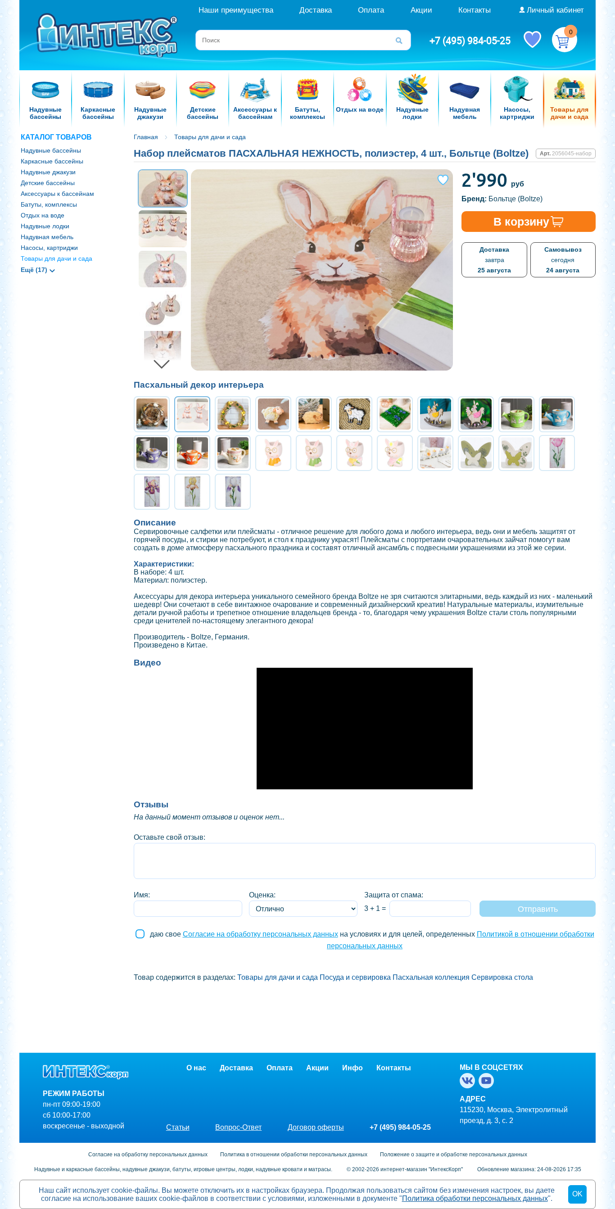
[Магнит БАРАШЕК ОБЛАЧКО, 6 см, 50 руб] (314, 414)
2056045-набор (572, 153)
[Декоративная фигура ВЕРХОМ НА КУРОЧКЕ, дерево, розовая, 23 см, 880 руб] (476, 414)
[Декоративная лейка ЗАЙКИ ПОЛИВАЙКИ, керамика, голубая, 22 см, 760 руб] (557, 414)
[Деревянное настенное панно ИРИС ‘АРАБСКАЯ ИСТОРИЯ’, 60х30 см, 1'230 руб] (192, 492)
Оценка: (262, 895)
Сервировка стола (502, 977)
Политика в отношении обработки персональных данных (293, 1154)
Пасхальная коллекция (431, 977)
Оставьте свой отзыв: (169, 837)
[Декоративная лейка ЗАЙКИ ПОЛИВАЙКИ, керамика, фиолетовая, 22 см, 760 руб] (152, 453)
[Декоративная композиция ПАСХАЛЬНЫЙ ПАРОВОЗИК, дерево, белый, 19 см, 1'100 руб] (435, 453)
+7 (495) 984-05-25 (470, 40)
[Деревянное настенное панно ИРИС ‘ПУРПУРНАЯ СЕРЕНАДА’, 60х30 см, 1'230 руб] (152, 492)
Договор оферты (316, 1127)
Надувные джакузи (48, 172)
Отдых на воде (42, 215)
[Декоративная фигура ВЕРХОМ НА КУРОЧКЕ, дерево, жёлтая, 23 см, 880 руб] (435, 414)
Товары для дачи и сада (56, 258)
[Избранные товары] (532, 39)
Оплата (371, 10)
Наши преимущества (236, 10)
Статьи (178, 1127)
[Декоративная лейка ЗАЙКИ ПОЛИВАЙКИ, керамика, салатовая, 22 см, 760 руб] (516, 414)
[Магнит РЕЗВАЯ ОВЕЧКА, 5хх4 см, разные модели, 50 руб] (273, 414)
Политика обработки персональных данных (475, 1198)
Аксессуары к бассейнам (57, 193)
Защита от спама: (393, 895)
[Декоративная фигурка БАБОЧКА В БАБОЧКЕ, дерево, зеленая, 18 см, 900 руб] (476, 453)
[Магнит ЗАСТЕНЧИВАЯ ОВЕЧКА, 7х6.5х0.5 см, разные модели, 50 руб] (354, 414)
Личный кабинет (555, 10)
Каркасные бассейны (52, 161)
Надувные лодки (45, 226)
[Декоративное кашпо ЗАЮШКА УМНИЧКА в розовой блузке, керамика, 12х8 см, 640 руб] (395, 453)
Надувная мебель (47, 236)
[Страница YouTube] (488, 1080)
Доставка (315, 10)
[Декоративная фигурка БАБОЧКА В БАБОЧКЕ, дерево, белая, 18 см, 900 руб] (516, 453)
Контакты (474, 10)
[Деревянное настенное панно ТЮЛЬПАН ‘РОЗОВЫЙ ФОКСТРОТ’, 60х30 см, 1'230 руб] (557, 453)
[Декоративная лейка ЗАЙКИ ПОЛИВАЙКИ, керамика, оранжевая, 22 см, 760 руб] (192, 453)
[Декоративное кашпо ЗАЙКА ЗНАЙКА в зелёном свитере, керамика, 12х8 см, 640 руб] (314, 453)
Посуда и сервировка (355, 977)
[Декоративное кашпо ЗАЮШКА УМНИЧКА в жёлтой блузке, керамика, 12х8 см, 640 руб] (354, 453)
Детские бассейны (48, 182)
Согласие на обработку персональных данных (260, 934)
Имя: (142, 895)
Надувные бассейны (51, 150)
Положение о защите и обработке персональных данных (453, 1154)
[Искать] (402, 40)
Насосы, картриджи (49, 247)
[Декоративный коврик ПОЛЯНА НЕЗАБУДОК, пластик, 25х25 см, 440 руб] (395, 414)
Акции (421, 10)
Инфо (352, 1068)
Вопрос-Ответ (238, 1127)
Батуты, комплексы (49, 204)
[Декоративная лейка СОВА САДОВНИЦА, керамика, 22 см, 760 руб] (233, 453)
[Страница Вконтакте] (469, 1080)
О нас (196, 1068)
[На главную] (108, 34)
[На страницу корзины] (564, 39)
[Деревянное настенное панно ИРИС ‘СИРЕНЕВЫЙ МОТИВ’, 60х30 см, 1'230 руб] (233, 492)
